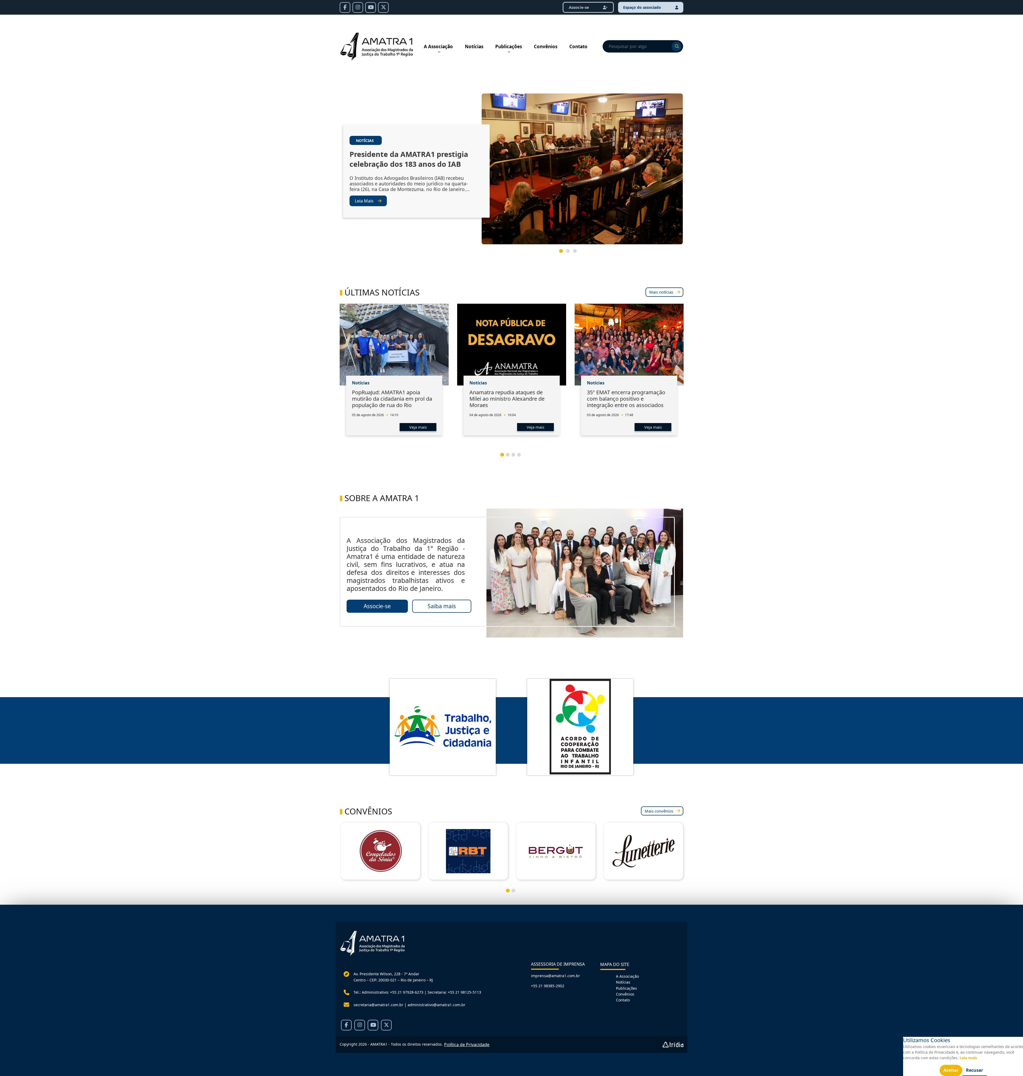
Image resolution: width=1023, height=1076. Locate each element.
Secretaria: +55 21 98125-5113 (454, 992)
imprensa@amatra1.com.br (555, 975)
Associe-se (579, 7)
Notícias (474, 46)
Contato (578, 46)
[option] (511, 171)
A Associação (438, 46)
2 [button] (570, 253)
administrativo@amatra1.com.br (436, 1004)
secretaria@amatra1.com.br (378, 1004)
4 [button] (521, 457)
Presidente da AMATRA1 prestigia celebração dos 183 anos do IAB (409, 159)
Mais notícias (661, 292)
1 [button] (563, 253)
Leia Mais (364, 201)
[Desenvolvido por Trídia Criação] (673, 1044)
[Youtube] (370, 7)
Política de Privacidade (466, 1044)
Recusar (974, 1070)
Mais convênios (659, 811)
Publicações (508, 46)
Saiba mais (442, 606)
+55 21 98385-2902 (547, 985)
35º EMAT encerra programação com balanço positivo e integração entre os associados (626, 399)
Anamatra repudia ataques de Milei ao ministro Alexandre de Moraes (507, 399)
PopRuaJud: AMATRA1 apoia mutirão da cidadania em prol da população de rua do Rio (392, 399)
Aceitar (951, 1070)
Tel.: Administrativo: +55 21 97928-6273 (388, 992)
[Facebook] (345, 7)
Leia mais (968, 1057)
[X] (383, 7)
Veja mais (418, 427)
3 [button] (577, 253)
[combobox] (642, 46)
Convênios (545, 46)
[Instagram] (357, 7)
